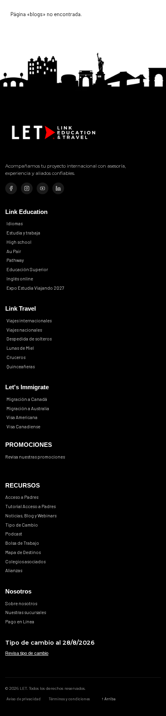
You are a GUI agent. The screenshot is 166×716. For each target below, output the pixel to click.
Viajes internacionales (29, 320)
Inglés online (19, 278)
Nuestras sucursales (25, 612)
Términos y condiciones (69, 698)
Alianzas (13, 570)
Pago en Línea (19, 621)
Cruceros (15, 357)
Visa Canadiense (23, 426)
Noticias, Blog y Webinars (30, 515)
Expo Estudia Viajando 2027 (35, 287)
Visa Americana (21, 417)
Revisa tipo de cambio (26, 653)
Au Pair (13, 250)
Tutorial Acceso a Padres (30, 506)
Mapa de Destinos (23, 552)
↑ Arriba (109, 698)
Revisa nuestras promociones (35, 456)
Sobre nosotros (21, 603)
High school (18, 242)
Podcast (13, 533)
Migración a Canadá (26, 399)
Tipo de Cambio (21, 524)
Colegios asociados (25, 561)
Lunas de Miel (20, 348)
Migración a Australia (27, 408)
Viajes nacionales (24, 329)
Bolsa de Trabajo (22, 543)
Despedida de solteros (29, 338)
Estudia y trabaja (23, 232)
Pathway (15, 260)
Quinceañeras (20, 366)
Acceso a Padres (21, 497)
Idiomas (14, 223)
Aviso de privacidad (23, 698)
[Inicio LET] (53, 132)
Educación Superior (27, 269)
